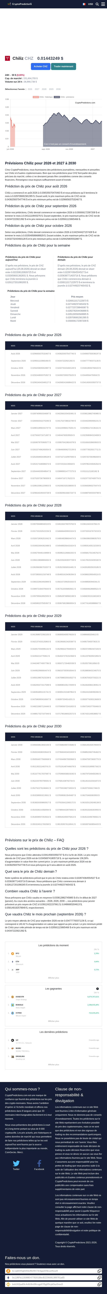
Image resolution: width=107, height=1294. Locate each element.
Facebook (39, 1169)
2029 (51, 89)
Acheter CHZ (41, 66)
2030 (58, 89)
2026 (30, 89)
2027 (37, 89)
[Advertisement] (53, 34)
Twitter (16, 1169)
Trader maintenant (63, 66)
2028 (44, 89)
